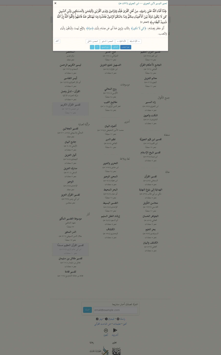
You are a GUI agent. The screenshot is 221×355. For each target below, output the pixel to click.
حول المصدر (126, 47)
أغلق (57, 41)
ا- (92, 47)
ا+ (97, 47)
